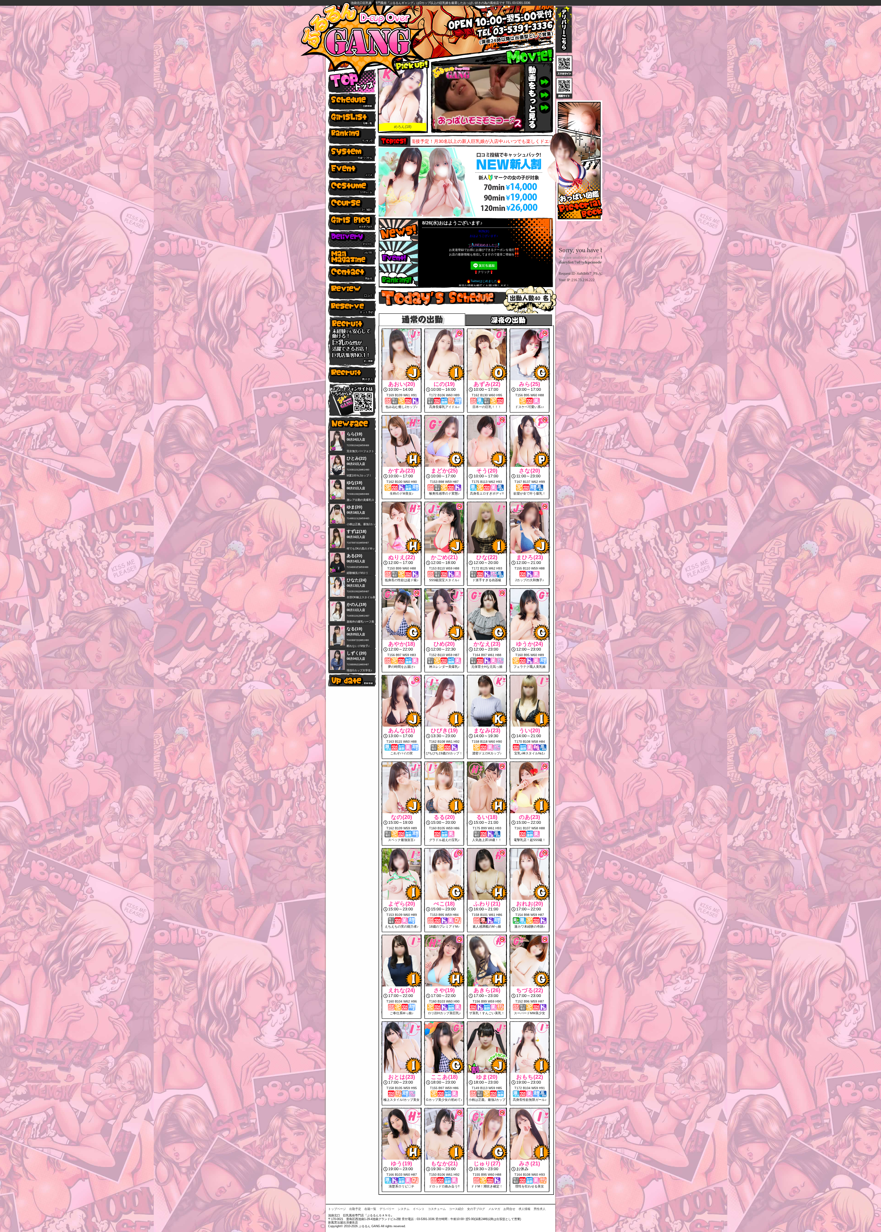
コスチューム (437, 1209)
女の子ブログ (476, 1209)
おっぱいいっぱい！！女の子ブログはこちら (460, 141)
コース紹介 (456, 1209)
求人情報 (524, 1209)
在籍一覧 (370, 1209)
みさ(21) (403, 127)
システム (404, 1209)
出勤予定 (355, 1209)
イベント (419, 1209)
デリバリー (386, 1209)
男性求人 (540, 1209)
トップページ (337, 1209)
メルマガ (494, 1209)
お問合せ (509, 1209)
